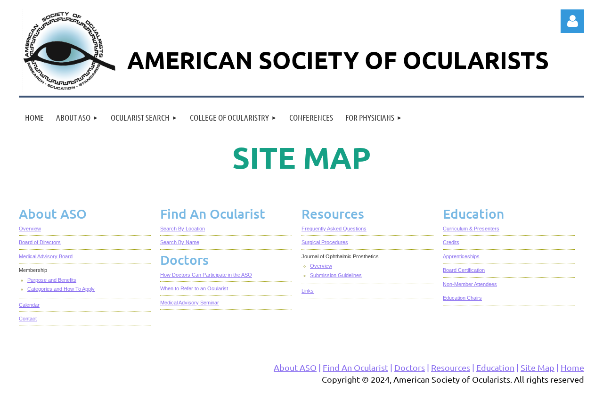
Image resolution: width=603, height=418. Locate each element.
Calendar (29, 305)
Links (308, 291)
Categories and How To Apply (61, 289)
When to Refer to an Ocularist (194, 288)
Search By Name (179, 242)
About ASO (295, 367)
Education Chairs (462, 298)
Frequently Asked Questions (334, 228)
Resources (450, 367)
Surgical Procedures (325, 242)
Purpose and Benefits (51, 280)
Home (572, 367)
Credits (451, 242)
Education (495, 367)
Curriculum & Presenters (471, 228)
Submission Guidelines (336, 275)
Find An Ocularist (355, 367)
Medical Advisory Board (46, 256)
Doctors (409, 367)
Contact (28, 318)
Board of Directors (40, 242)
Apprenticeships (461, 256)
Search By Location (182, 228)
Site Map (537, 367)
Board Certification (464, 270)
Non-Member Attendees (470, 284)
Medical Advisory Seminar (189, 302)
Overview (30, 228)
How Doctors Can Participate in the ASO (206, 275)
